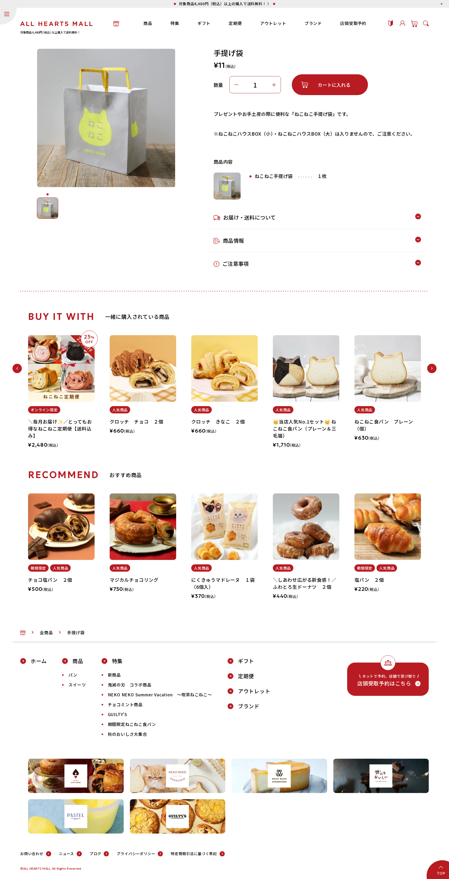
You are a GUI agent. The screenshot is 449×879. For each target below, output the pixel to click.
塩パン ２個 (369, 579)
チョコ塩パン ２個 (50, 579)
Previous (17, 368)
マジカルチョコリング (134, 579)
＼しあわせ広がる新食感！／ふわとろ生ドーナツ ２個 (304, 583)
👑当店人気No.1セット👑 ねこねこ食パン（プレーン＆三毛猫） (304, 428)
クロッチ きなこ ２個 (218, 421)
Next (432, 368)
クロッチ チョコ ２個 (136, 421)
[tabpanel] (61, 394)
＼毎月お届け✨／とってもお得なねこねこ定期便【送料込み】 (60, 428)
